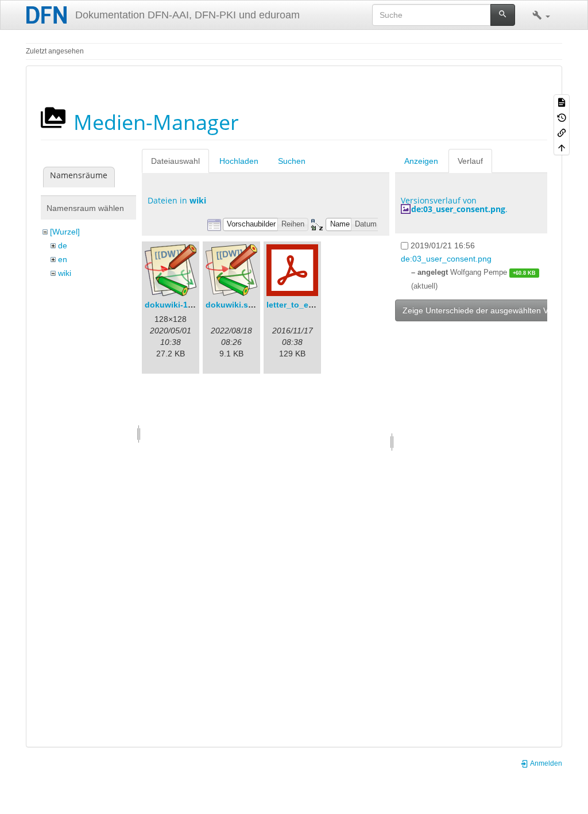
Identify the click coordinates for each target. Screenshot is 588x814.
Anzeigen (421, 161)
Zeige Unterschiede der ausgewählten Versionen (491, 310)
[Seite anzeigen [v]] (561, 102)
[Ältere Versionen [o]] (561, 117)
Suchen (291, 161)
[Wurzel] (65, 231)
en (62, 259)
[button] (541, 15)
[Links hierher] (561, 132)
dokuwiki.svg (232, 304)
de (62, 245)
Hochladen (238, 161)
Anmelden (545, 763)
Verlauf (470, 161)
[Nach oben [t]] (561, 147)
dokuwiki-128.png (180, 304)
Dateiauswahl (175, 161)
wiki (64, 273)
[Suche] (502, 15)
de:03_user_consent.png (458, 208)
